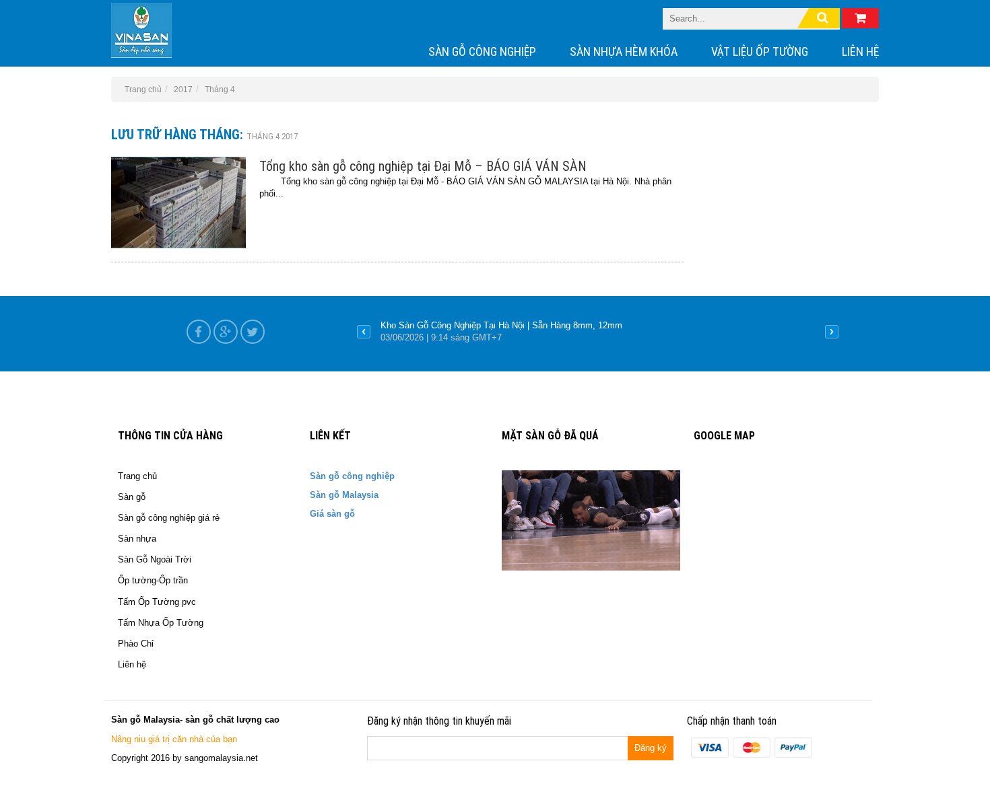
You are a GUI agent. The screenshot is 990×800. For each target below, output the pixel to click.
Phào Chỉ (136, 644)
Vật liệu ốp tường (759, 51)
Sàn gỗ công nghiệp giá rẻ (169, 518)
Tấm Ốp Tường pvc (157, 602)
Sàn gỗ (131, 497)
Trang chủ (137, 476)
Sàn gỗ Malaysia (344, 495)
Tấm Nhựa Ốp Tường (160, 623)
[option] (598, 332)
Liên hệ (860, 51)
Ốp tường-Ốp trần (153, 580)
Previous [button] (363, 331)
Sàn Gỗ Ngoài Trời (154, 559)
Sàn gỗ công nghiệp (482, 51)
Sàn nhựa (137, 539)
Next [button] (831, 331)
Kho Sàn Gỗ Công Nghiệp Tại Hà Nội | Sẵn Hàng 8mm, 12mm (501, 325)
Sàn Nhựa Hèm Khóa (624, 51)
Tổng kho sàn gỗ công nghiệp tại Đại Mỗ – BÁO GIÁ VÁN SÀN (423, 166)
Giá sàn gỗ (332, 514)
